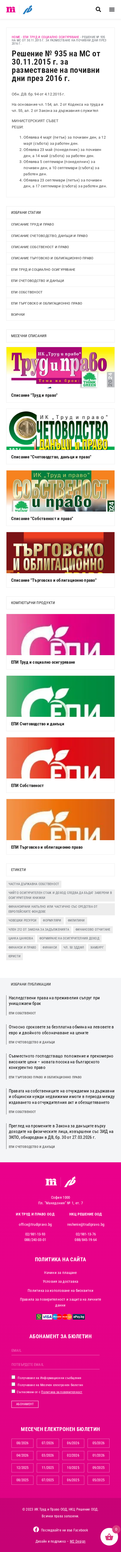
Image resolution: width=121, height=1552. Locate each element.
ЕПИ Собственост (27, 292)
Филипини (76, 920)
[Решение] (27, 9)
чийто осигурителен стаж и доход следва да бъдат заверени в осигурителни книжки (60, 895)
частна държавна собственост (34, 884)
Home (16, 37)
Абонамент (25, 1404)
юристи (15, 956)
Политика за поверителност (61, 1392)
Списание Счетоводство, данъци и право (49, 236)
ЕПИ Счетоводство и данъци (37, 281)
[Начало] (11, 9)
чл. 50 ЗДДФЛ (73, 947)
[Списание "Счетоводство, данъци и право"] (60, 429)
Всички (18, 315)
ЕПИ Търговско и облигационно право (47, 303)
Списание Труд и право (32, 224)
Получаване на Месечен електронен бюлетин (50, 1385)
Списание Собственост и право (40, 247)
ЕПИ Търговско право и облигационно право (45, 1077)
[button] (98, 9)
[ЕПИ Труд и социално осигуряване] (60, 634)
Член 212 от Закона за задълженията (39, 929)
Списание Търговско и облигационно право (52, 258)
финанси (50, 947)
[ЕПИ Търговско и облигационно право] (60, 819)
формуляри (52, 920)
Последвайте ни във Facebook (64, 1530)
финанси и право (22, 947)
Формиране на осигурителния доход (69, 938)
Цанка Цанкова (21, 938)
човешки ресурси (23, 920)
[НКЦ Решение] (70, 1182)
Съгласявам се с (49, 1392)
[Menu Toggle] (112, 9)
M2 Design (77, 1541)
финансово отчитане (92, 929)
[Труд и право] (51, 1182)
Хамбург (97, 947)
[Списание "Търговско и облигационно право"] (60, 552)
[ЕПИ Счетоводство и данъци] (60, 696)
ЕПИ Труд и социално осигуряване (51, 37)
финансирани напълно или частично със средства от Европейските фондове (53, 909)
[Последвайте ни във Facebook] (36, 1529)
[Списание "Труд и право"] (60, 367)
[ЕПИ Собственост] (60, 757)
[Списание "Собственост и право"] (60, 491)
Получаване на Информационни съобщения (49, 1378)
